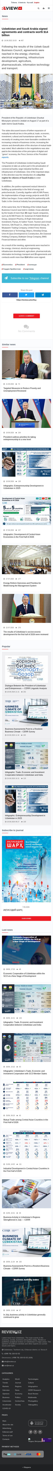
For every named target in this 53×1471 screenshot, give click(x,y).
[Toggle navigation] (49, 8)
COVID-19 (6, 1408)
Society (18, 1405)
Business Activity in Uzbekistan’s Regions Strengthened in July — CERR (21, 1218)
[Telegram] (30, 1432)
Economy (18, 1394)
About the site (7, 1425)
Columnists (6, 1401)
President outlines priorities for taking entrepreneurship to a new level (19, 438)
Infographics (33, 1386)
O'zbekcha (22, 2)
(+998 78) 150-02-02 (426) (22, 1358)
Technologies (33, 1379)
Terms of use (7, 1435)
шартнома (29, 269)
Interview (5, 1390)
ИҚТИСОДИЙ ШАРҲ (12, 910)
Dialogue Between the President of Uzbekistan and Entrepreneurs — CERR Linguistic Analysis (26, 687)
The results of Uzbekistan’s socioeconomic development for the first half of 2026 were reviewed (25, 633)
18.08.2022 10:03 (10, 40)
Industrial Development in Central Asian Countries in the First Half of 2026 (26, 1169)
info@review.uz (10, 1362)
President (21, 265)
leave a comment (26, 316)
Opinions (5, 1394)
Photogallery (33, 1401)
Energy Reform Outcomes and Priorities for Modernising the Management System (22, 584)
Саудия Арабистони (12, 269)
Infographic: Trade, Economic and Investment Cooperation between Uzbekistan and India (24, 773)
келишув (33, 265)
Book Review (33, 1394)
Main (4, 1421)
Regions (18, 1386)
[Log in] (43, 8)
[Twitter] (40, 1432)
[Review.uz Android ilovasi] (37, 1423)
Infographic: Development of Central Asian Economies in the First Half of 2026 (21, 535)
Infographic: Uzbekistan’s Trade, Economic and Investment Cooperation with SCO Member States (25, 1072)
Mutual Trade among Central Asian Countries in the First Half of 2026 (25, 1121)
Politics (17, 1397)
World (17, 1379)
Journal (18, 1383)
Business (5, 1397)
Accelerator (6, 1405)
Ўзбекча (14, 2)
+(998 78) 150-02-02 (12, 1354)
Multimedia (32, 1397)
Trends (5, 1383)
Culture (31, 1383)
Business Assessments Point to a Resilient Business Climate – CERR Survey (23, 730)
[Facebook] (35, 1432)
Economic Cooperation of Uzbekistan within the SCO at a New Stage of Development (24, 974)
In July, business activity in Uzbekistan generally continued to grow (24, 1316)
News (17, 1390)
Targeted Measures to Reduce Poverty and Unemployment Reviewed (22, 389)
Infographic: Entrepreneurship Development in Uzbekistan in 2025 (23, 487)
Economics (8, 265)
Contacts (5, 1439)
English (36, 2)
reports (5, 157)
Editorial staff (7, 1432)
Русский (30, 2)
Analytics (5, 1379)
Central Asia (19, 1401)
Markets (5, 1386)
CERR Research (34, 1390)
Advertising (6, 1428)
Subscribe (26, 918)
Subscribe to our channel (30, 278)
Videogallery (33, 1405)
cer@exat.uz (9, 1365)
